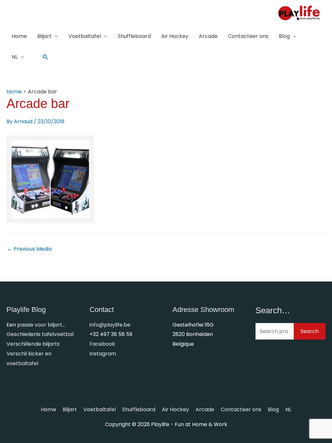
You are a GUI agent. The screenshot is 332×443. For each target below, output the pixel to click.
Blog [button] (284, 36)
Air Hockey (174, 36)
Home (19, 36)
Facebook (102, 344)
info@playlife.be (109, 325)
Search (310, 331)
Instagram (102, 353)
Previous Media (29, 249)
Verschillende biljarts (33, 344)
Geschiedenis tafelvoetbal (40, 334)
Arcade (208, 36)
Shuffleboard (134, 36)
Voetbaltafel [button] (84, 36)
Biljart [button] (44, 36)
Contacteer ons (248, 36)
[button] (45, 57)
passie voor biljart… (41, 325)
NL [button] (15, 57)
